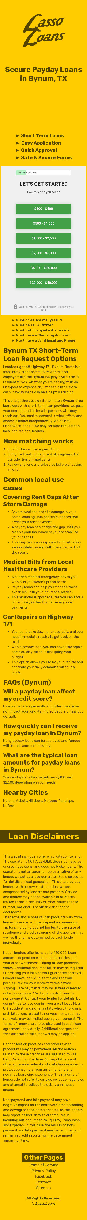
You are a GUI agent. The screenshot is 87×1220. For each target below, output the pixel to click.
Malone (8, 801)
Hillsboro (35, 801)
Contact (43, 1182)
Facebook (43, 1176)
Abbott (21, 801)
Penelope (65, 801)
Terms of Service (43, 1165)
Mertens (50, 801)
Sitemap (43, 1188)
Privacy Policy (43, 1170)
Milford (8, 806)
